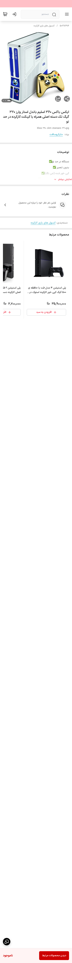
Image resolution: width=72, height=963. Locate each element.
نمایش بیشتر (65, 179)
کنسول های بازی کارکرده (44, 25)
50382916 (64, 25)
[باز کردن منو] (66, 14)
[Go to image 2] (5, 100)
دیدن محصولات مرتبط (54, 955)
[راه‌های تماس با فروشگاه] (6, 941)
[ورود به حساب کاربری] (15, 14)
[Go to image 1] (8, 100)
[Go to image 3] (3, 100)
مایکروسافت (56, 134)
